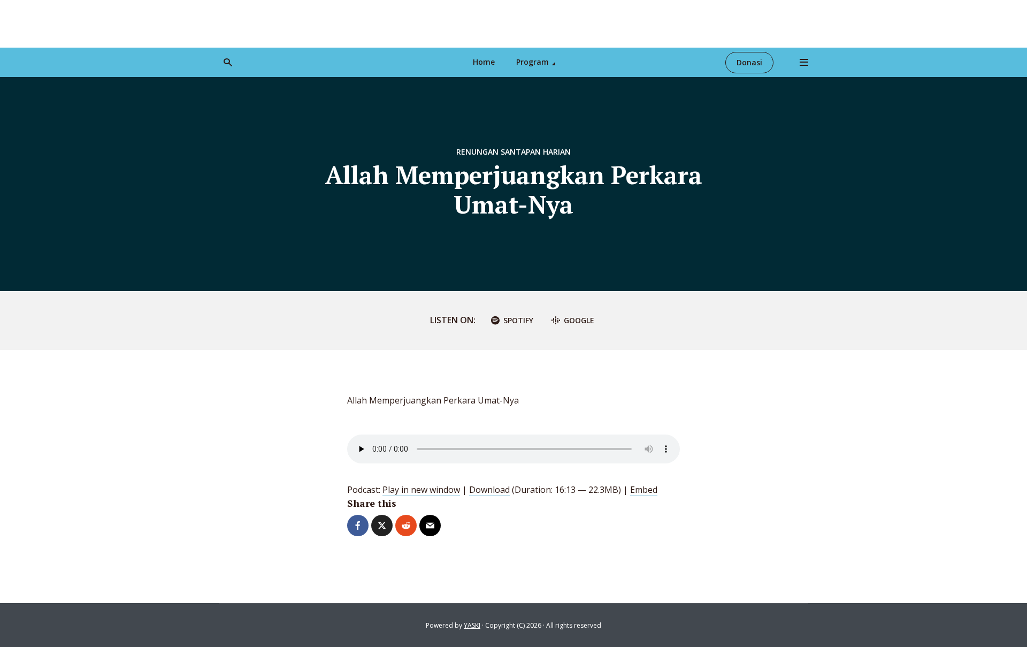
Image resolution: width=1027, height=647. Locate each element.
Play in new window (421, 490)
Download (489, 490)
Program (532, 62)
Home (484, 62)
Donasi (749, 62)
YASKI (472, 625)
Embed (643, 490)
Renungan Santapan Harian (513, 152)
